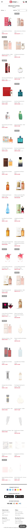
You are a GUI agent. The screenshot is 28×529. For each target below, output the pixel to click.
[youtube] (20, 490)
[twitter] (10, 490)
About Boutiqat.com (6, 519)
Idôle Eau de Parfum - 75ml (7, 338)
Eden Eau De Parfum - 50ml (19, 124)
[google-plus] (15, 490)
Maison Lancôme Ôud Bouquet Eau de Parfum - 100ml (19, 315)
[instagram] (12, 490)
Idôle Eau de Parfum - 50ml (19, 290)
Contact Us (4, 521)
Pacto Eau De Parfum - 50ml (7, 408)
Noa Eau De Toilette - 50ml (19, 77)
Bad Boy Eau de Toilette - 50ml (8, 430)
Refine (2, 10)
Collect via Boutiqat (19, 521)
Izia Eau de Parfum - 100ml (19, 408)
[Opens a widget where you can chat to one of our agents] (23, 526)
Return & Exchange (18, 511)
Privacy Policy (17, 515)
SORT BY (15, 10)
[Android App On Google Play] (19, 496)
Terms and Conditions (19, 513)
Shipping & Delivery (6, 511)
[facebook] (7, 490)
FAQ (3, 513)
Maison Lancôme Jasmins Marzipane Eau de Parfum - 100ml (19, 243)
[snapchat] (18, 490)
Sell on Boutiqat (18, 519)
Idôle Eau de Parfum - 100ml (7, 54)
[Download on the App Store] (9, 496)
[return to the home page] (14, 2)
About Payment (5, 515)
